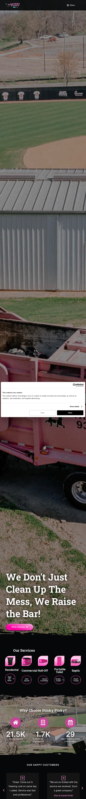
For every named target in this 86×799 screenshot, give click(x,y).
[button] (71, 5)
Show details (74, 406)
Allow (70, 413)
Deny (42, 413)
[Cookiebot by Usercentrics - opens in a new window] (74, 385)
